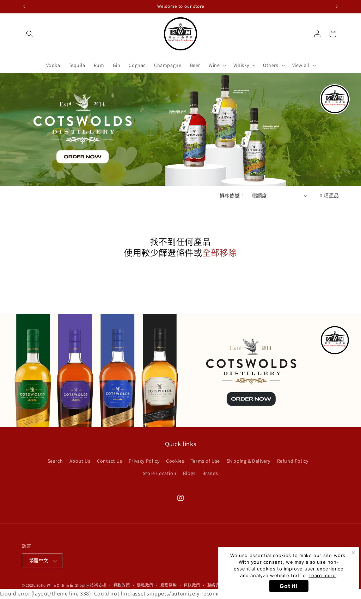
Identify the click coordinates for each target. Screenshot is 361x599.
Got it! (289, 585)
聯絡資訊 (215, 585)
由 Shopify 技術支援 (88, 585)
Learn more (322, 575)
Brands (210, 473)
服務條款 (168, 585)
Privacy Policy (144, 461)
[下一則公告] (336, 6)
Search (55, 461)
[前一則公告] (24, 6)
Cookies (175, 461)
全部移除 (219, 252)
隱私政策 (145, 585)
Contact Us (109, 461)
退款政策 (122, 585)
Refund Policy (292, 461)
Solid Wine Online (52, 585)
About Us (80, 461)
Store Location (159, 473)
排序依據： (232, 195)
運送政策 (192, 585)
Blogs (189, 473)
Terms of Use (205, 461)
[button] (29, 34)
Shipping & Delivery (248, 461)
